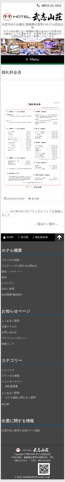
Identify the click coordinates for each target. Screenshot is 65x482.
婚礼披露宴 (11, 386)
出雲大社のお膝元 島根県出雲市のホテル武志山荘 (32, 26)
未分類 (35, 198)
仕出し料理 (8, 288)
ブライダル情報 (10, 260)
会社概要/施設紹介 (12, 294)
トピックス (8, 370)
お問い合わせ (9, 332)
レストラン (8, 283)
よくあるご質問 (10, 320)
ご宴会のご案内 (47, 223)
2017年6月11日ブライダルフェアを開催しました (32, 213)
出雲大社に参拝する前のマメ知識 (21, 430)
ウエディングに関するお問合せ (19, 265)
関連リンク (8, 343)
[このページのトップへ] (59, 237)
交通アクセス (9, 326)
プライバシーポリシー (14, 338)
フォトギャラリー (12, 381)
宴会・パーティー (12, 271)
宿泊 (4, 277)
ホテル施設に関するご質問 (20, 397)
